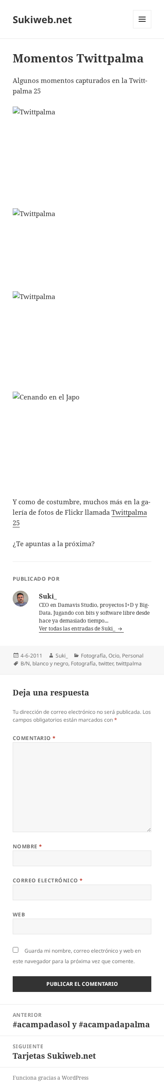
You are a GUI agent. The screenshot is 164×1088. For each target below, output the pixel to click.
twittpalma (129, 663)
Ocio (113, 655)
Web (19, 914)
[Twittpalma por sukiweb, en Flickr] (82, 152)
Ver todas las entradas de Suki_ (78, 628)
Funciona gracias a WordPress (50, 1077)
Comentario (34, 738)
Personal (132, 655)
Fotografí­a (93, 655)
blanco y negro (50, 663)
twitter (105, 663)
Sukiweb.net (42, 19)
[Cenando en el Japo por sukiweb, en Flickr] (82, 439)
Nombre (27, 846)
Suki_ (62, 655)
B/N (25, 663)
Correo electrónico (48, 880)
